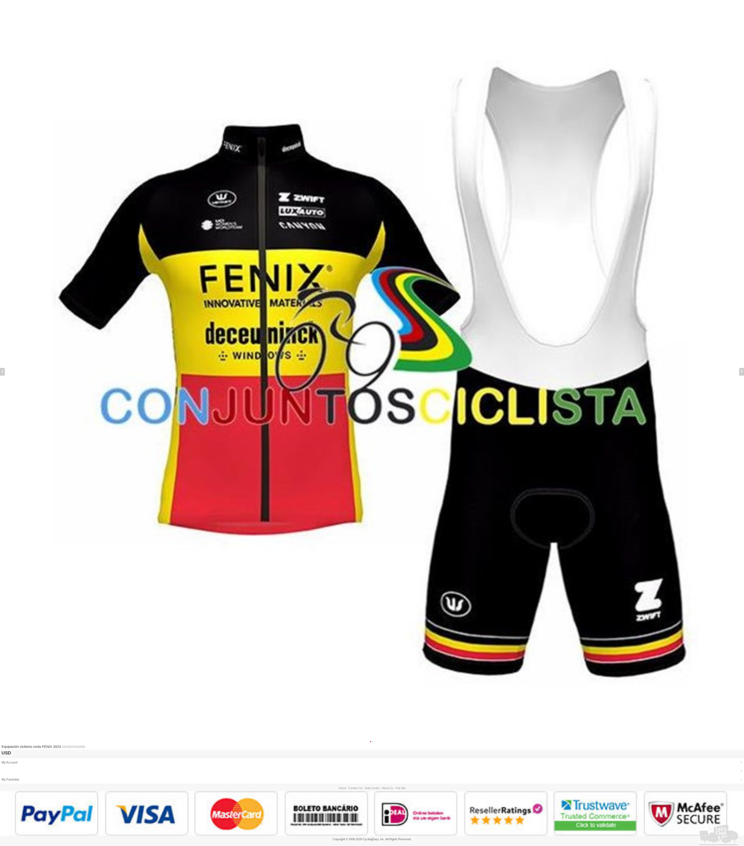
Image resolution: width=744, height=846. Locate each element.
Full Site (400, 788)
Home (342, 788)
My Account (9, 762)
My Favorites (10, 779)
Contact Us (355, 788)
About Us (388, 788)
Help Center (372, 788)
